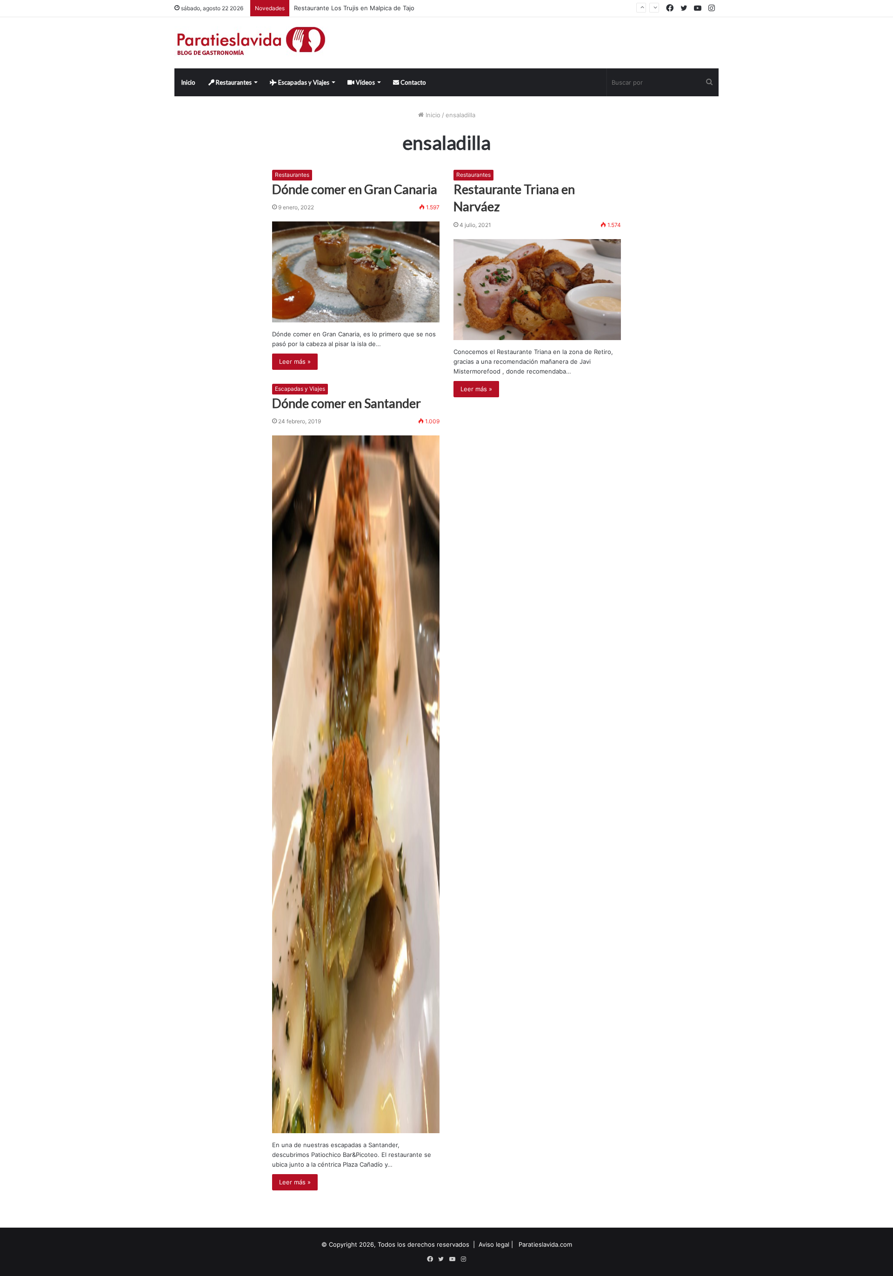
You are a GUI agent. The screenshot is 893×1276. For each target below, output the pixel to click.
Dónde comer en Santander (346, 403)
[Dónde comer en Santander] (356, 784)
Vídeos (364, 82)
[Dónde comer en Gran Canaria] (356, 271)
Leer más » (295, 361)
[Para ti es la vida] (251, 43)
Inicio (188, 82)
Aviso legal (494, 1244)
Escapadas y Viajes (303, 82)
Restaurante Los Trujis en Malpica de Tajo (354, 8)
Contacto (412, 82)
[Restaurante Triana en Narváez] (537, 289)
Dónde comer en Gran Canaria (354, 189)
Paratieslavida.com (545, 1244)
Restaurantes (233, 82)
